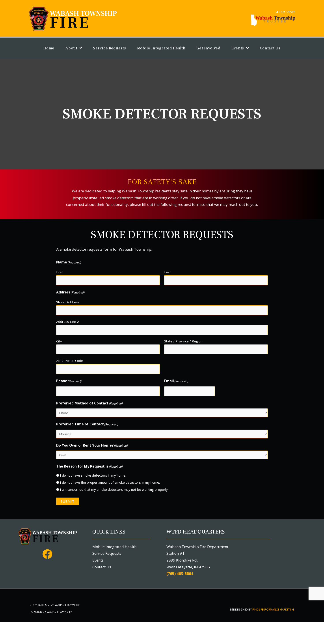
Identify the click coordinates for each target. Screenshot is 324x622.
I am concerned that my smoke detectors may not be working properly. (114, 489)
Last (167, 272)
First (59, 272)
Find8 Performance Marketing (273, 609)
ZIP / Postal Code (69, 360)
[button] (47, 554)
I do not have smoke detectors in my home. (93, 475)
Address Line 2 (67, 321)
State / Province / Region (183, 341)
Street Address (68, 302)
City (59, 341)
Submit (67, 501)
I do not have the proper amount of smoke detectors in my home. (110, 482)
